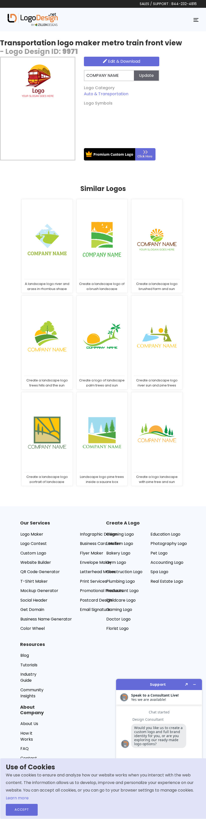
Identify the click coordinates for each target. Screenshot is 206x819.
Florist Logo (117, 628)
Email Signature (95, 609)
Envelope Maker (96, 562)
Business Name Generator (46, 619)
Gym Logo (116, 562)
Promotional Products (101, 591)
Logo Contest (33, 543)
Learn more (17, 798)
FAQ (24, 748)
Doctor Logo (118, 619)
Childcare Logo (121, 600)
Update (146, 75)
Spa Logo (159, 572)
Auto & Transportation (106, 94)
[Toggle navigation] (195, 19)
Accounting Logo (166, 562)
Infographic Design (98, 534)
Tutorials (28, 665)
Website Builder (35, 562)
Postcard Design (96, 600)
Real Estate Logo (166, 581)
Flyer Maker (91, 553)
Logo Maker (31, 534)
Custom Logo (33, 553)
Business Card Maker (100, 543)
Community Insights (31, 693)
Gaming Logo (119, 609)
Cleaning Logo (120, 534)
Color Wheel (32, 628)
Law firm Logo (119, 543)
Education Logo (165, 534)
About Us (29, 724)
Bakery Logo (118, 553)
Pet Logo (159, 553)
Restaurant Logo (122, 591)
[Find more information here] (159, 747)
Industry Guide (28, 677)
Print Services (93, 581)
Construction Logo (124, 572)
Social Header (33, 600)
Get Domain (32, 609)
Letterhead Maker (98, 572)
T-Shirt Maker (34, 581)
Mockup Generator (39, 591)
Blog (24, 655)
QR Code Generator (40, 572)
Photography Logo (168, 543)
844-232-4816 (184, 3)
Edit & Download (123, 61)
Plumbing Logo (120, 581)
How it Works (26, 736)
